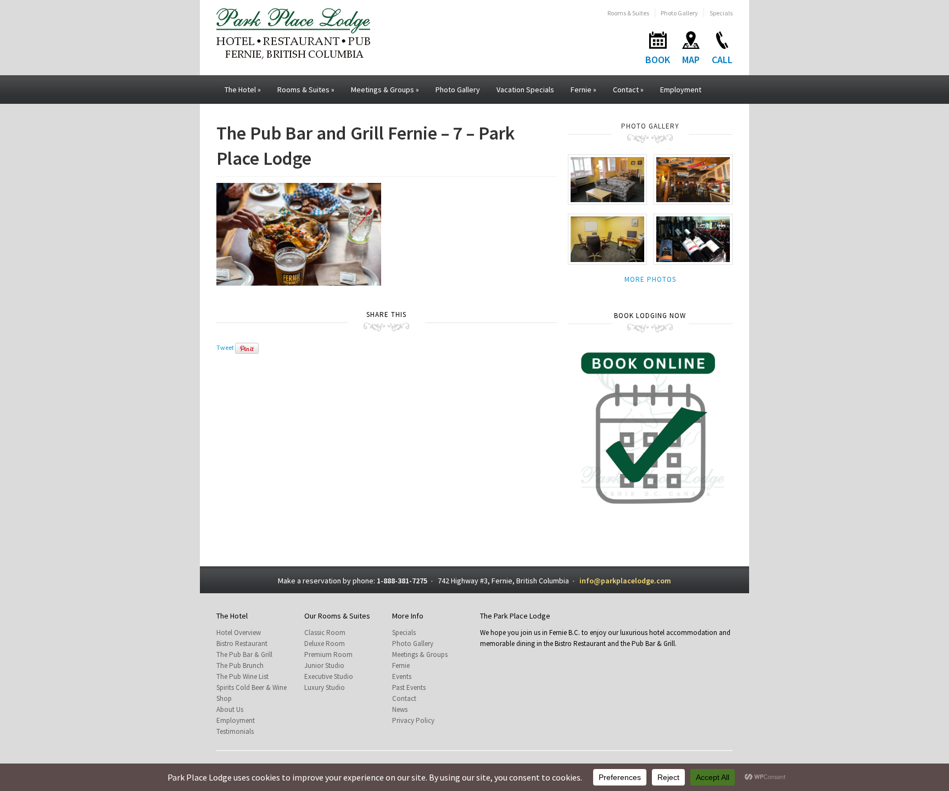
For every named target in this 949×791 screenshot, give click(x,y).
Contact (628, 89)
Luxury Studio (324, 687)
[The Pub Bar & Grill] (693, 179)
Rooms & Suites (628, 13)
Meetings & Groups (385, 89)
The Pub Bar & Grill (244, 654)
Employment (680, 89)
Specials (721, 13)
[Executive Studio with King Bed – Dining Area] (607, 179)
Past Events (409, 687)
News (399, 709)
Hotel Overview (238, 632)
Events (401, 676)
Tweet (225, 347)
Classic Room (324, 632)
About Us (229, 709)
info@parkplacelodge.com (625, 581)
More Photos (650, 279)
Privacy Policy (413, 720)
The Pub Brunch (240, 665)
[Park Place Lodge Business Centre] (607, 239)
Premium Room (328, 654)
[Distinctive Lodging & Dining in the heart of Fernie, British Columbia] (293, 33)
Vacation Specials (525, 89)
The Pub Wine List (242, 676)
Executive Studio (328, 676)
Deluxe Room (324, 643)
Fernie (583, 89)
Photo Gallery (679, 13)
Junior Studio (324, 665)
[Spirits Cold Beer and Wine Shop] (693, 239)
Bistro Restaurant (241, 643)
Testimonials (235, 731)
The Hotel (243, 89)
